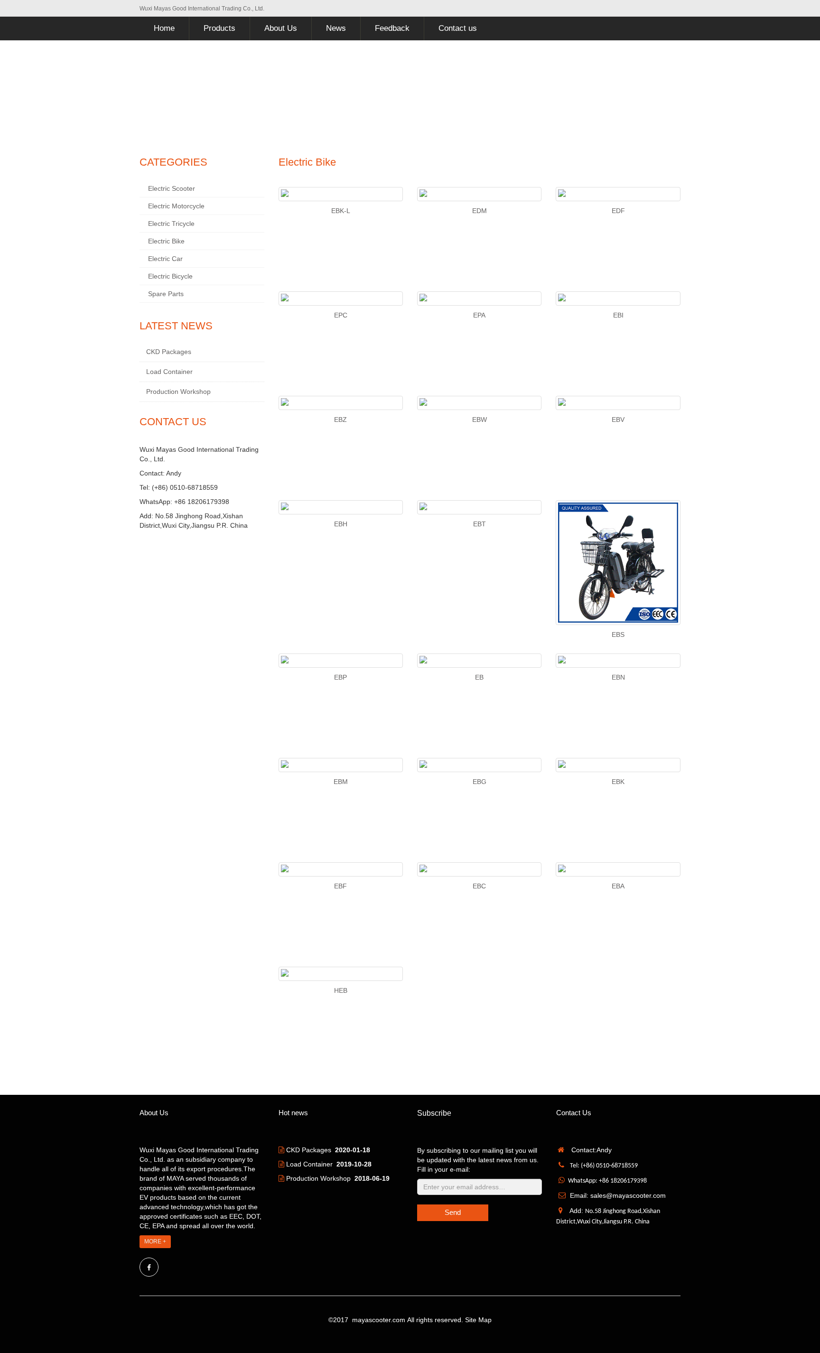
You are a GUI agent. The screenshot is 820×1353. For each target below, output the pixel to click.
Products (219, 28)
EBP (340, 677)
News (336, 28)
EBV (618, 419)
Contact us (457, 28)
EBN (618, 677)
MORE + (155, 1241)
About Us (280, 28)
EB (479, 677)
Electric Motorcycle (176, 206)
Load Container (169, 371)
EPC (340, 315)
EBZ (340, 419)
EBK (618, 781)
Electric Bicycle (170, 276)
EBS (618, 634)
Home (164, 28)
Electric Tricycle (171, 223)
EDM (479, 211)
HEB (340, 990)
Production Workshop (178, 391)
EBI (618, 315)
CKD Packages (168, 351)
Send (453, 1212)
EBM (341, 781)
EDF (618, 211)
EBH (340, 524)
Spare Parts (166, 294)
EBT (479, 524)
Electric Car (165, 258)
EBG (479, 781)
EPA (479, 315)
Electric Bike (166, 241)
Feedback (392, 28)
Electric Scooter (171, 188)
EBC (479, 886)
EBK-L (340, 211)
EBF (340, 886)
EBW (479, 419)
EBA (618, 886)
